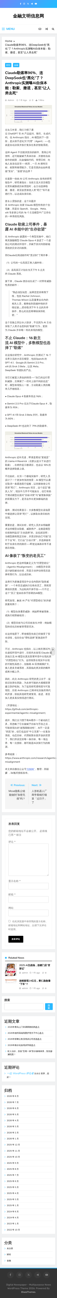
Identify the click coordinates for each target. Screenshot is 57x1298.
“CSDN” (30, 769)
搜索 (7, 1000)
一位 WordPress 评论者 (20, 1073)
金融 (16, 65)
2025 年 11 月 (13, 1150)
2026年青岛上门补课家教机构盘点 (23, 1027)
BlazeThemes (28, 1292)
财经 (8, 65)
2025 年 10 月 (13, 1156)
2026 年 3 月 (13, 1126)
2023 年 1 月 (13, 1223)
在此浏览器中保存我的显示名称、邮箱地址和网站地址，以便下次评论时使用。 (28, 925)
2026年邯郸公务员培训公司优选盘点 (24, 1039)
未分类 (10, 1248)
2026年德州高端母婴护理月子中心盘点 (26, 1033)
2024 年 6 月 (13, 1211)
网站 (10, 907)
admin (11, 100)
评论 (12, 841)
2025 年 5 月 (13, 1187)
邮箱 (12, 894)
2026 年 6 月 (13, 1108)
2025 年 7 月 (13, 1175)
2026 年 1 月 (13, 1138)
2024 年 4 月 (13, 1217)
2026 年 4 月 (13, 1120)
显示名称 (14, 881)
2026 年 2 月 (13, 1132)
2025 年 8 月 (13, 1169)
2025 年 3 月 (13, 1199)
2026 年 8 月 (13, 1096)
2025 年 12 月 (13, 1144)
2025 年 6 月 (13, 1181)
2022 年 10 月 (13, 1229)
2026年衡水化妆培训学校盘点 (21, 1045)
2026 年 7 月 (13, 1102)
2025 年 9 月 (13, 1163)
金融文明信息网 (28, 16)
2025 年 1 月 (13, 1205)
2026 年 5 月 (13, 1114)
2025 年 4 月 (13, 1193)
